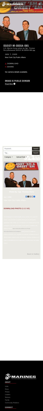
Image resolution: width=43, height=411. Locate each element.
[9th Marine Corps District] (13, 4)
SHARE (10, 67)
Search (35, 149)
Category (8, 157)
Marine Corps (21, 376)
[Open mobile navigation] (39, 4)
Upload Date (21, 157)
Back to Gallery (33, 254)
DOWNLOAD (12, 63)
